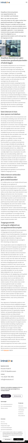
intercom (6, 350)
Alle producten (21, 415)
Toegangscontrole (22, 407)
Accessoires (21, 413)
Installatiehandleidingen (6, 427)
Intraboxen (20, 411)
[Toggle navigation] (26, 2)
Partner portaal (17, 396)
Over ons (3, 421)
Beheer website (5, 396)
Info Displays (21, 409)
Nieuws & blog (4, 423)
